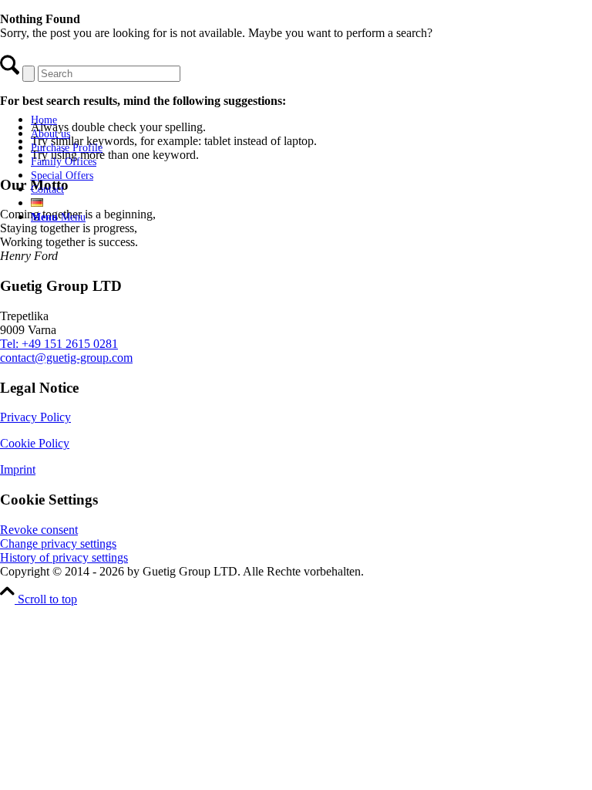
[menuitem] (135, 120)
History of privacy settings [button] (64, 557)
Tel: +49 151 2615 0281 (59, 343)
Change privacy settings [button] (58, 543)
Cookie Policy (34, 443)
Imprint (17, 469)
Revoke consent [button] (39, 529)
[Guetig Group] (119, 93)
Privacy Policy (35, 417)
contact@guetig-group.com (66, 357)
